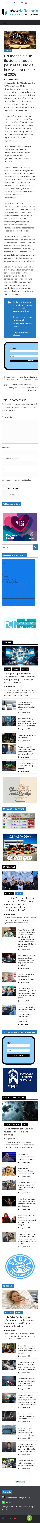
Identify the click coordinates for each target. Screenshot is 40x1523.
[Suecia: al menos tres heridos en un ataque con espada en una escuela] (9, 1464)
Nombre (6, 447)
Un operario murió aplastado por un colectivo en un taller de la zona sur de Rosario (26, 1431)
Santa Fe (25, 669)
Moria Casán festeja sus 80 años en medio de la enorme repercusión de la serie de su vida (27, 1202)
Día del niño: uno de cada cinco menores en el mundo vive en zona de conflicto (27, 1186)
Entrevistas (9, 894)
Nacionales (9, 1313)
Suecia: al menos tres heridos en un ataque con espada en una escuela (27, 1463)
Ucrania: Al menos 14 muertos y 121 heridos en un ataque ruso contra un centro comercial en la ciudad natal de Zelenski (27, 1400)
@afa (18, 302)
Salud (25, 1124)
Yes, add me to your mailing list (17, 480)
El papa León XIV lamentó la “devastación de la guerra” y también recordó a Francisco (19, 387)
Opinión (7, 669)
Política (16, 669)
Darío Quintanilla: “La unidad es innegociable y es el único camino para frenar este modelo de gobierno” (27, 993)
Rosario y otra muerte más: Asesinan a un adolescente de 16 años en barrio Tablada (21, 378)
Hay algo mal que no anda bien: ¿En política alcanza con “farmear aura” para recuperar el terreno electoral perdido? (19, 678)
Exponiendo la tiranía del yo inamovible (27, 736)
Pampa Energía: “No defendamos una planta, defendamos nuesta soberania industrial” (27, 750)
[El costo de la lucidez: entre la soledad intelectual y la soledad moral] (9, 707)
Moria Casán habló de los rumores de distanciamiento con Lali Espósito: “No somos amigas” (27, 1220)
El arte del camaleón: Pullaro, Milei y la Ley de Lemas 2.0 (26, 765)
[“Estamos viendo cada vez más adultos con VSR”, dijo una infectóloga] (20, 1111)
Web (4, 469)
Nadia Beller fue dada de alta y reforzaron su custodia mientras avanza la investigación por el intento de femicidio (19, 1322)
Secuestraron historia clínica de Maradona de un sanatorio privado (26, 1416)
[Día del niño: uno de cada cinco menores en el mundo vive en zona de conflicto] (9, 1187)
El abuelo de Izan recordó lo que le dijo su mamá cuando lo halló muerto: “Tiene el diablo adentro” (27, 1447)
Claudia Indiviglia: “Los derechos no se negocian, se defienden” (26, 976)
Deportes (8, 50)
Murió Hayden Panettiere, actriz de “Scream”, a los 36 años (26, 1170)
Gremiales (19, 894)
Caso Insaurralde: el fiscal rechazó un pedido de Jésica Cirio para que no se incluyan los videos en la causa (27, 1239)
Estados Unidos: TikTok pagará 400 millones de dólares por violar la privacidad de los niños (26, 1382)
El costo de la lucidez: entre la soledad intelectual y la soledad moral (26, 705)
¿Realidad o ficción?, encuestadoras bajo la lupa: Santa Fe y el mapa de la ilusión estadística (27, 722)
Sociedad (19, 1313)
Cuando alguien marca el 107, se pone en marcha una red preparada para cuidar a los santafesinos (27, 1365)
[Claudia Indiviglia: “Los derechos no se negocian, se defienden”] (9, 978)
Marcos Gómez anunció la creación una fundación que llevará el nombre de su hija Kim (27, 1349)
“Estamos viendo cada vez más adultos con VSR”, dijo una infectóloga (18, 1131)
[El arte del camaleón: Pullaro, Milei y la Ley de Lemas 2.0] (9, 767)
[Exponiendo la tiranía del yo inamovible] (9, 738)
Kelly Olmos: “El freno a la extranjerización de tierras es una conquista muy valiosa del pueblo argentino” (27, 960)
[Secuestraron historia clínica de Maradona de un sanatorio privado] (9, 1417)
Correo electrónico (10, 458)
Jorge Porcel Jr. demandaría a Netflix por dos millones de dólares (27, 1156)
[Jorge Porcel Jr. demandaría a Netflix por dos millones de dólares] (9, 1158)
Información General (12, 1124)
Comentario (7, 417)
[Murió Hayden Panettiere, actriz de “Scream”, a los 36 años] (9, 1172)
